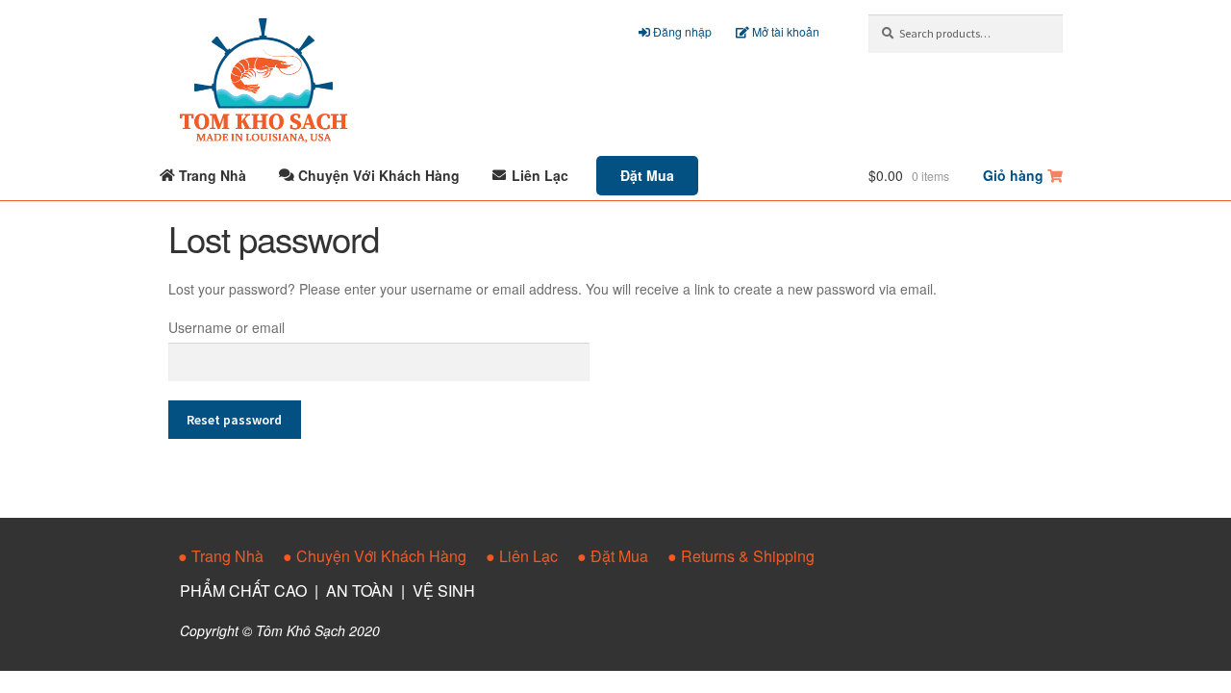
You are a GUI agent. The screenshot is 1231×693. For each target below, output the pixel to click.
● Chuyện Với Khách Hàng (374, 556)
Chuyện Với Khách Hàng (379, 175)
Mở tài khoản (784, 31)
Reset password (234, 419)
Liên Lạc (540, 175)
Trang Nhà (212, 175)
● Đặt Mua (612, 556)
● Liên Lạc (522, 556)
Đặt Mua (647, 175)
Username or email (226, 327)
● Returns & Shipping (741, 556)
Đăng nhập (681, 31)
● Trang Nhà (221, 556)
